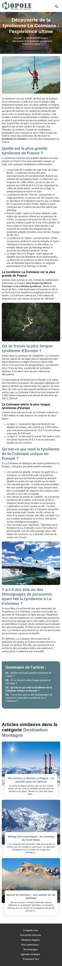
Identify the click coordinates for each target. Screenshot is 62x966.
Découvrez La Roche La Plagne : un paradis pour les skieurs (31, 780)
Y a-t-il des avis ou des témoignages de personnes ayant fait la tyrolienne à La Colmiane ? (28, 697)
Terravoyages (30, 949)
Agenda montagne (30, 954)
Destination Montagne (37, 38)
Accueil (17, 38)
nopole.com (31, 930)
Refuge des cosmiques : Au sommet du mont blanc (31, 838)
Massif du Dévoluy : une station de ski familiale (31, 896)
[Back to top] (53, 958)
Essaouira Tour (31, 959)
